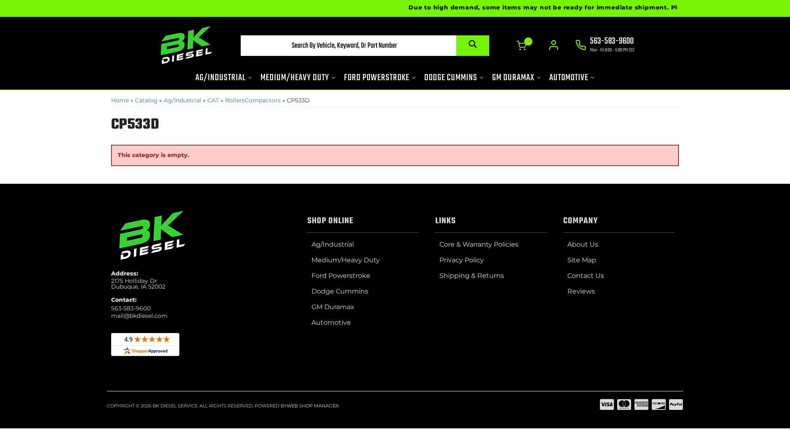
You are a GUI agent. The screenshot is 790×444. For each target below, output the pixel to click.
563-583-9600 (131, 308)
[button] (365, 45)
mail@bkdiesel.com (139, 316)
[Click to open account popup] (553, 45)
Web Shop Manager (313, 406)
